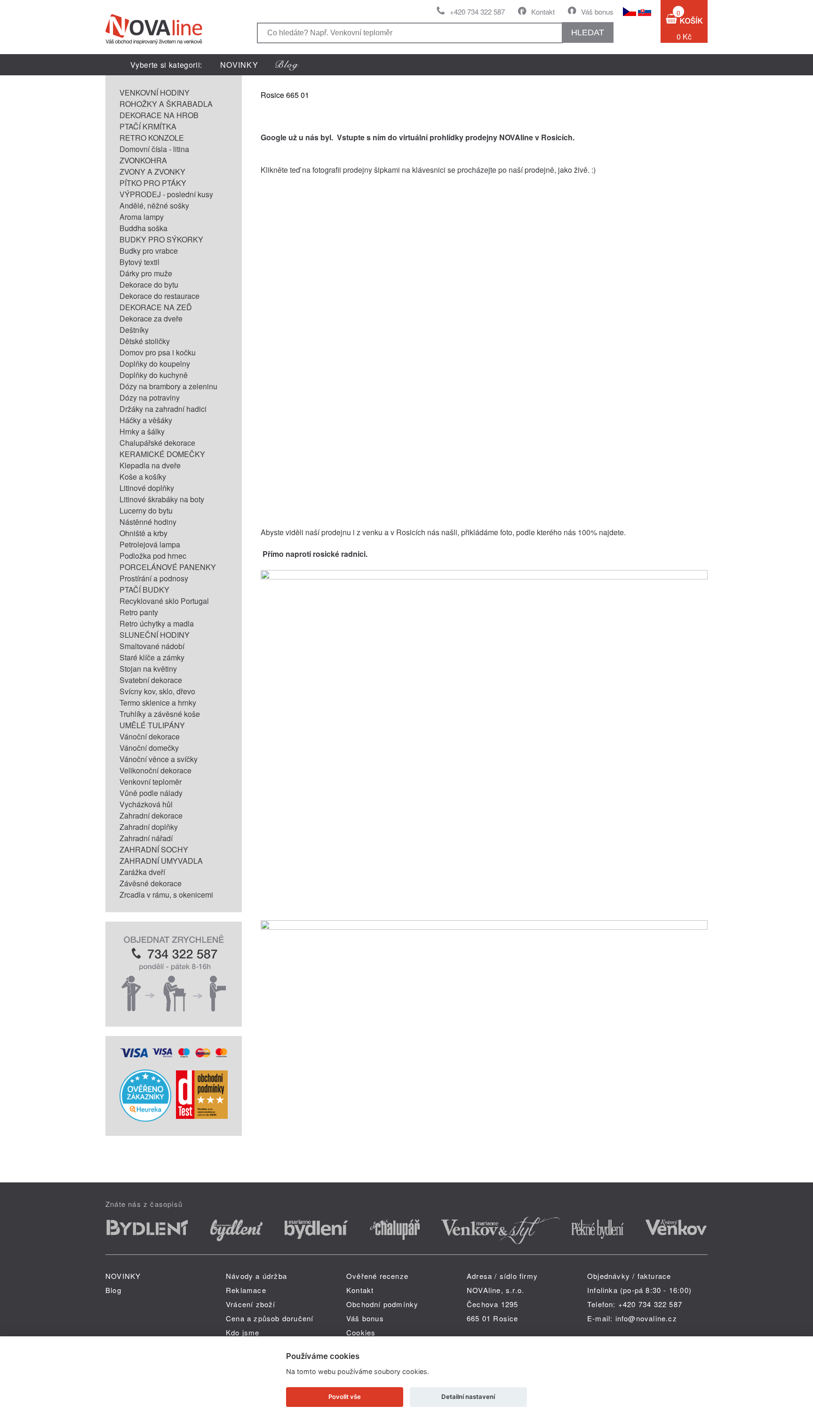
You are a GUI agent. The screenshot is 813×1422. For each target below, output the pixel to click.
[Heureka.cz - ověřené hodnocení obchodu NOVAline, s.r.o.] (145, 1118)
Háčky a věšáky (146, 420)
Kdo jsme (243, 1332)
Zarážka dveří (142, 872)
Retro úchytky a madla (157, 623)
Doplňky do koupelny (155, 363)
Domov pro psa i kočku (158, 352)
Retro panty (139, 612)
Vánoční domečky (149, 747)
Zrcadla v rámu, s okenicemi (166, 894)
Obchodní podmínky (382, 1304)
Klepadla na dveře (150, 465)
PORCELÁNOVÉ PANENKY (168, 567)
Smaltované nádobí (152, 646)
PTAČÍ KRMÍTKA (148, 126)
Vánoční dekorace (150, 736)
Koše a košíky (143, 476)
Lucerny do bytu (146, 510)
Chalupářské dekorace (157, 442)
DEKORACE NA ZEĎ (156, 307)
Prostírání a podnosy (154, 578)
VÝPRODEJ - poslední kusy (166, 194)
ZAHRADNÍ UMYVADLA (161, 860)
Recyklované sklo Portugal (164, 600)
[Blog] (287, 64)
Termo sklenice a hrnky (158, 702)
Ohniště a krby (143, 533)
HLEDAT (587, 32)
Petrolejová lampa (150, 544)
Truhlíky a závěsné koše (160, 713)
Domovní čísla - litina (154, 149)
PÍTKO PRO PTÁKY (153, 182)
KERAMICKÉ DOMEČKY (162, 454)
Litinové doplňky (147, 487)
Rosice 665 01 (285, 94)
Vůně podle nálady (151, 792)
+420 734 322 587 (477, 11)
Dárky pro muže (146, 273)
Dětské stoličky (145, 341)
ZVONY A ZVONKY (152, 171)
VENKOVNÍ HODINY (155, 92)
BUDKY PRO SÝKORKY (161, 239)
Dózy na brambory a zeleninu (168, 386)
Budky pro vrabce (149, 250)
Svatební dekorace (151, 680)
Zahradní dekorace (151, 815)
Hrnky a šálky (142, 431)
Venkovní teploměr (151, 781)
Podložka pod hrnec (153, 555)
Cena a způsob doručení (269, 1318)
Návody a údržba (256, 1276)
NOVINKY (239, 64)
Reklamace (246, 1290)
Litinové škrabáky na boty (162, 499)
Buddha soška (143, 228)
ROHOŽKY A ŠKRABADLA (166, 103)
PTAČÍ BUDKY (144, 589)
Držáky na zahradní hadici (163, 408)
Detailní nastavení (468, 1396)
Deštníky (134, 329)
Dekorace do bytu (149, 284)
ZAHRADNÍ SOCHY (154, 849)
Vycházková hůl (146, 804)
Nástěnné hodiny (148, 521)
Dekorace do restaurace (159, 295)
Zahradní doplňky (149, 826)
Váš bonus (597, 11)
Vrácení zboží (251, 1304)
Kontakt (543, 11)
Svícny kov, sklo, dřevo (157, 691)
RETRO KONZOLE (152, 137)
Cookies (360, 1332)
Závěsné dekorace (151, 883)
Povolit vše (344, 1396)
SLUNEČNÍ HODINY (155, 634)
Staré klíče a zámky (152, 657)
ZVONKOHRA (143, 160)
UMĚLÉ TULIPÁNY (152, 725)
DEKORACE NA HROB (159, 115)
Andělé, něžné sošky (154, 205)
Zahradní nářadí (146, 838)
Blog (113, 1290)
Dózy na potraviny (150, 397)
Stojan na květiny (148, 668)
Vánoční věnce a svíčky (159, 759)
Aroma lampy (142, 216)
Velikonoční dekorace (155, 770)
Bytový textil (139, 262)
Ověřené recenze (377, 1276)
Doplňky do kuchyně (154, 375)
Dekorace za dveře (151, 318)
